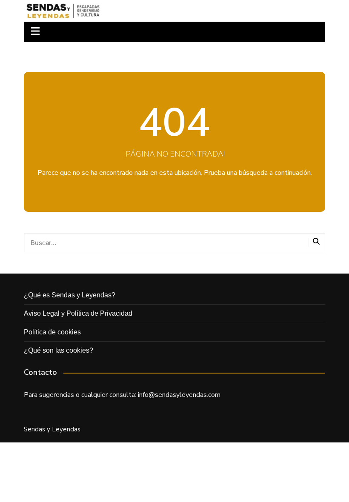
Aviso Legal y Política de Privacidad (78, 313)
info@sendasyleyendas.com (179, 394)
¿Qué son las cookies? (58, 350)
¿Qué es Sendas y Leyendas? (69, 295)
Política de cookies (52, 332)
